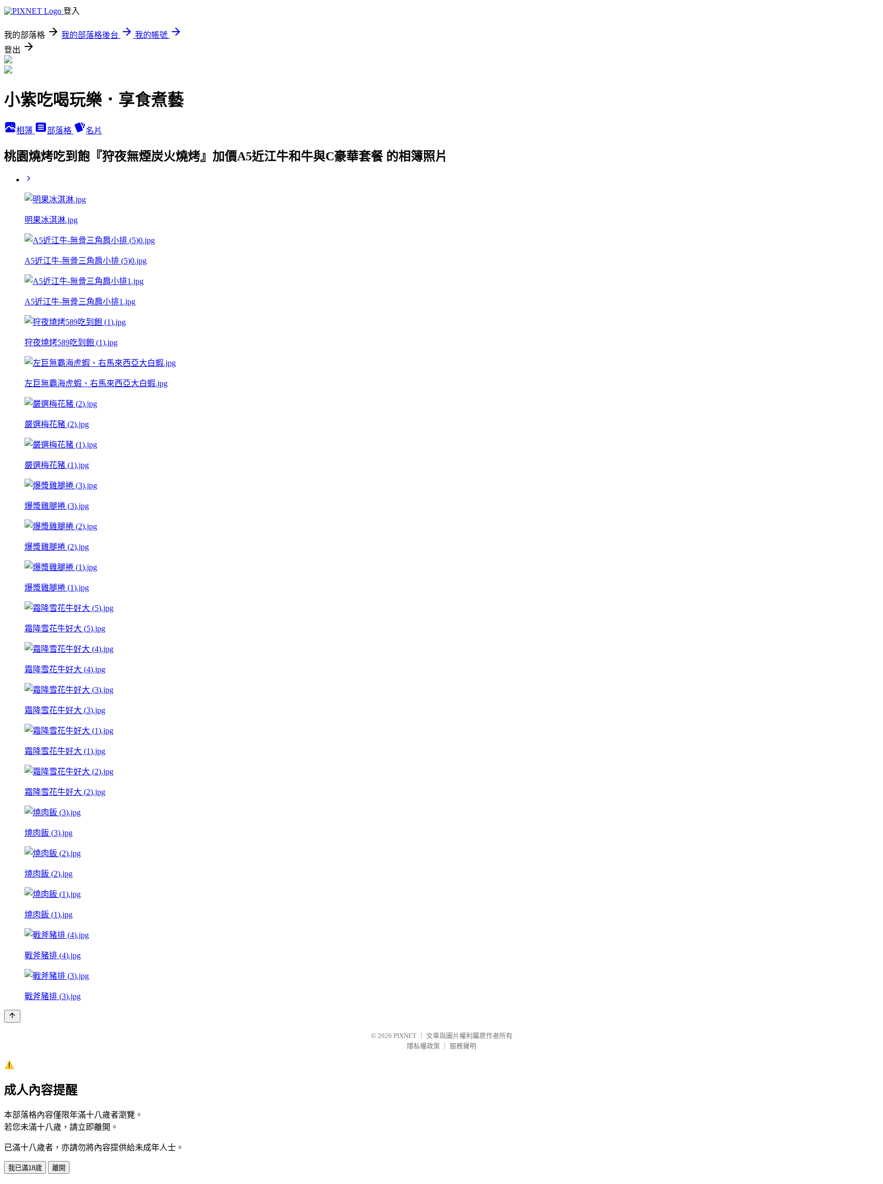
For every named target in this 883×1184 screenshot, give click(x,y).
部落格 (60, 130)
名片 (94, 130)
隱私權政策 (423, 1046)
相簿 (25, 130)
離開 (58, 1168)
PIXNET (404, 1035)
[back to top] (12, 1016)
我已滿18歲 (25, 1168)
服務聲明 (463, 1046)
